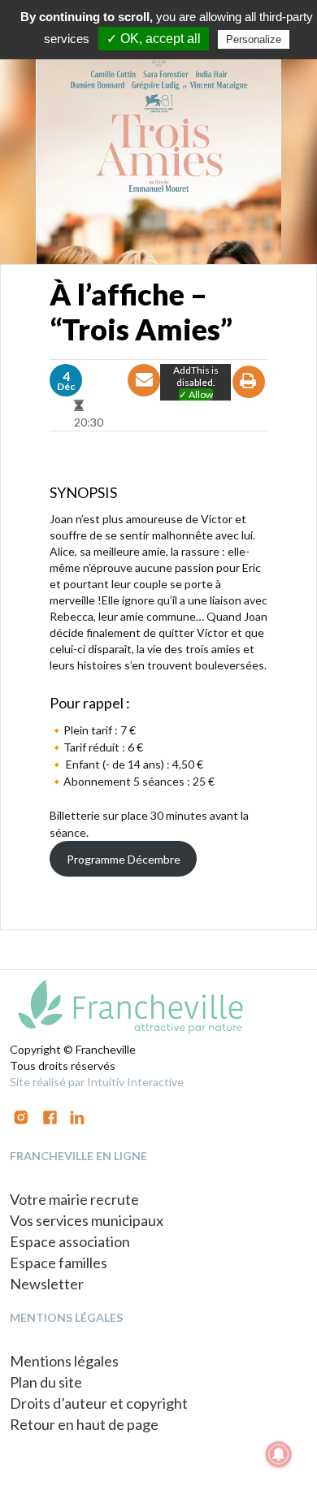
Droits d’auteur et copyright (99, 1403)
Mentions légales (64, 1361)
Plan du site (46, 1382)
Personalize (253, 39)
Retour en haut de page (84, 1424)
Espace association (70, 1241)
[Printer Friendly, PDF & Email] (249, 396)
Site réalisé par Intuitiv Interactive (97, 1082)
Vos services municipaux (86, 1220)
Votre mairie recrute (74, 1199)
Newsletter (47, 1284)
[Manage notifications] (279, 1454)
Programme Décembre (123, 859)
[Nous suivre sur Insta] (21, 1115)
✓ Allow (196, 394)
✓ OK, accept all (153, 38)
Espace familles (58, 1262)
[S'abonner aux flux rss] (50, 1115)
